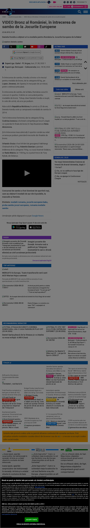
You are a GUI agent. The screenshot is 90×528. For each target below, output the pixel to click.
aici (73, 494)
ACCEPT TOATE (31, 519)
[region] (45, 502)
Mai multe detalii (40, 487)
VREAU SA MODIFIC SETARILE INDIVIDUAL (30, 524)
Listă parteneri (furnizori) (9, 514)
